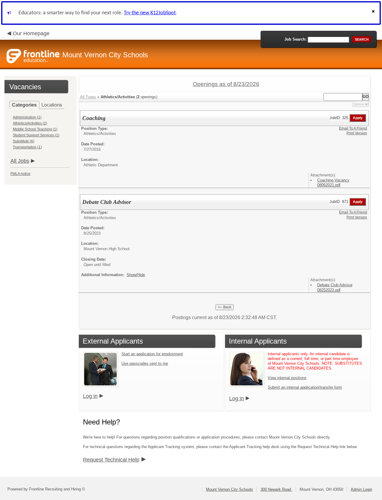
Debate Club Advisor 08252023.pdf (334, 287)
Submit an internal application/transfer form (305, 387)
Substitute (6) (23, 141)
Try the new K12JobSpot (150, 13)
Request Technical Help (111, 459)
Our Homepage (31, 33)
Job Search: (295, 39)
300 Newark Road (276, 489)
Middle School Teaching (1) (35, 129)
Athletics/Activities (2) (30, 123)
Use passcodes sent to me (144, 363)
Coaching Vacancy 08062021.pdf (333, 182)
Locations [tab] (51, 104)
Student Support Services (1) (36, 135)
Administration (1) (27, 117)
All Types (88, 97)
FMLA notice (20, 174)
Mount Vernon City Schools (229, 489)
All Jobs (19, 161)
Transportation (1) (27, 147)
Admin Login (361, 489)
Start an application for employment (152, 354)
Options (358, 104)
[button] (374, 13)
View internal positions (287, 378)
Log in (90, 396)
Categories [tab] (24, 104)
